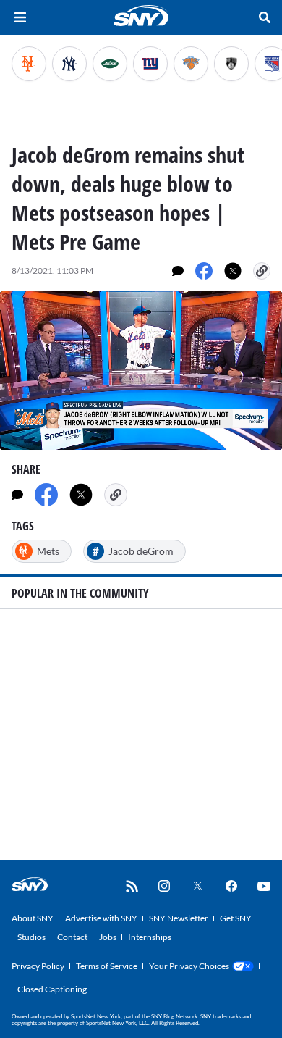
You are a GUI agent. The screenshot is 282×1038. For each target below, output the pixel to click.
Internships (149, 937)
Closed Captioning (52, 989)
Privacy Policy (38, 965)
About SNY (33, 918)
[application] (141, 370)
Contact (72, 937)
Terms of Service (106, 965)
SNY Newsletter (178, 918)
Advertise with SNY (101, 918)
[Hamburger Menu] (20, 17)
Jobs (107, 937)
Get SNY (236, 918)
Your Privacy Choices (189, 965)
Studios (31, 937)
